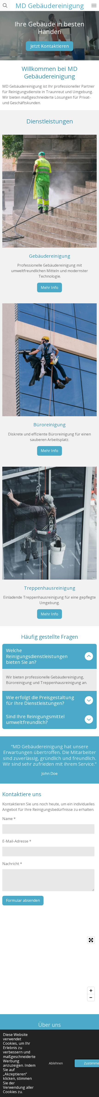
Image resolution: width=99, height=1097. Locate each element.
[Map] (49, 968)
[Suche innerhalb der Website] (5, 5)
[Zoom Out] (90, 997)
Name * (9, 818)
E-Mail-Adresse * (16, 841)
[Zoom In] (90, 990)
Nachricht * (12, 863)
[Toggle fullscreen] (90, 940)
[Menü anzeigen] (94, 5)
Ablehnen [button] (56, 1063)
